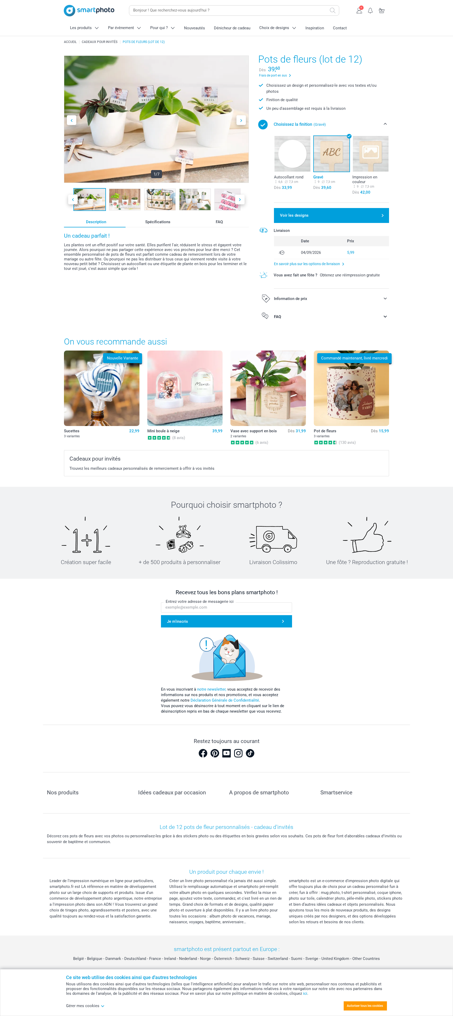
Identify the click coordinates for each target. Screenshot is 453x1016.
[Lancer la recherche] (333, 10)
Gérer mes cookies (82, 1005)
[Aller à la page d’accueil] (89, 11)
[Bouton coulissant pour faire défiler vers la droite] (241, 120)
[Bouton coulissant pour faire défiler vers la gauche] (71, 120)
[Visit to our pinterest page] (214, 753)
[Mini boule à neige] (185, 388)
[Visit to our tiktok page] (250, 753)
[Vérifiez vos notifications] (370, 10)
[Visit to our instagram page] (238, 753)
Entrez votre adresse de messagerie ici (200, 601)
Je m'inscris (177, 621)
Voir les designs (294, 215)
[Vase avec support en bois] (268, 388)
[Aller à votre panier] (381, 10)
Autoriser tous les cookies (365, 1006)
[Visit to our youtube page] (226, 753)
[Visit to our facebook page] (202, 753)
